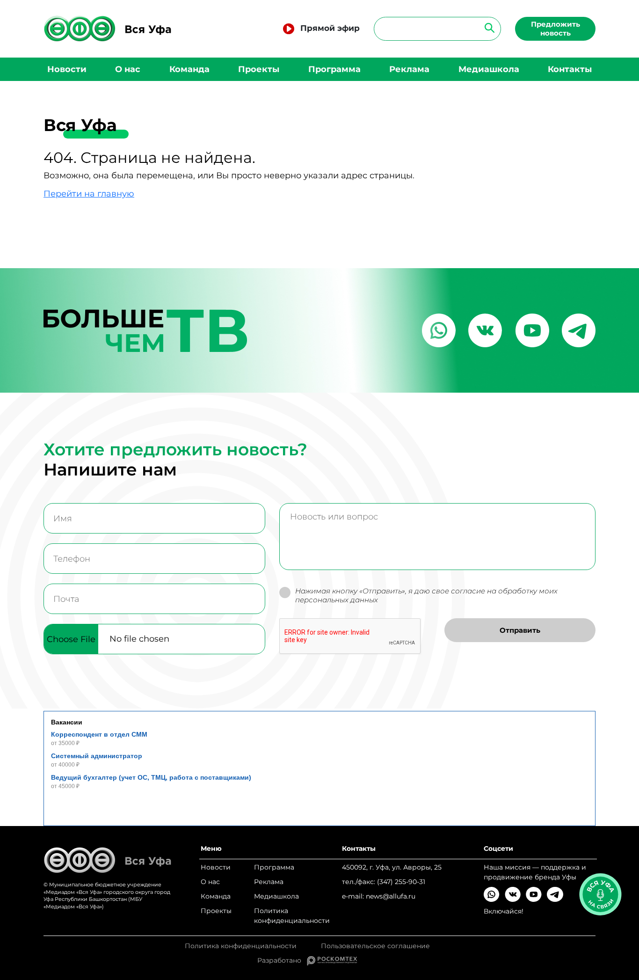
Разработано (282, 960)
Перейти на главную (89, 194)
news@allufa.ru (390, 896)
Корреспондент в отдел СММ (99, 734)
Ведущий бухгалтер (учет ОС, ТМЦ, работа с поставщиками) (151, 777)
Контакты (570, 69)
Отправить (520, 630)
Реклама (409, 69)
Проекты (258, 69)
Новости (67, 69)
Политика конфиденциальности (292, 916)
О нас (127, 69)
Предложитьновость (555, 28)
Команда (189, 69)
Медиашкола (488, 69)
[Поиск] (487, 27)
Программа (334, 69)
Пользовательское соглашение (375, 946)
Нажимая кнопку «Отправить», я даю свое (426, 595)
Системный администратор (96, 756)
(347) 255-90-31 (401, 882)
